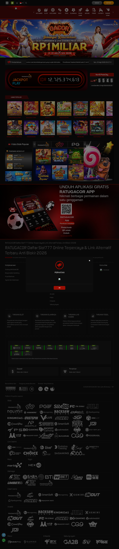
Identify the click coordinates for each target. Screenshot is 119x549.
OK (59, 288)
